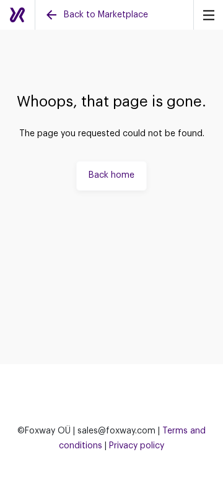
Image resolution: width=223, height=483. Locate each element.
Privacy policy (136, 446)
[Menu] (208, 15)
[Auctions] (17, 15)
